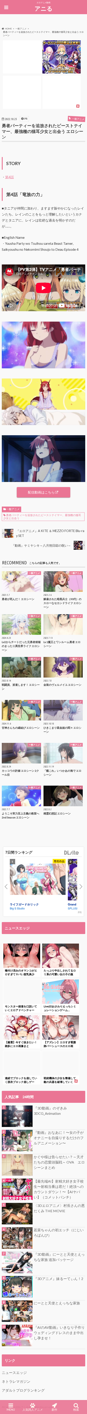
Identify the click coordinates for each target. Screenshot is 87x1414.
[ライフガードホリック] (38, 880)
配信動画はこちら (41, 492)
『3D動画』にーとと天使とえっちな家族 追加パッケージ (59, 1257)
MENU (11, 1409)
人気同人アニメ (33, 1409)
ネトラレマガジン (16, 1381)
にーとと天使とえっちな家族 (57, 1303)
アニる (44, 8)
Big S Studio (17, 908)
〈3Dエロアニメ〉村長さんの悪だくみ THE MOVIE (59, 1208)
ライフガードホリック (24, 904)
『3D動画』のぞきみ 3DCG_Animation (50, 1110)
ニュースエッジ (14, 1372)
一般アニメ (13, 509)
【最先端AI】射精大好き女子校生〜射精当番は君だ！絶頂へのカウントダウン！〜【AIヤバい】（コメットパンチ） (59, 1189)
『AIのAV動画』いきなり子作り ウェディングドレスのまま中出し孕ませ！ (59, 1332)
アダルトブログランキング (23, 1390)
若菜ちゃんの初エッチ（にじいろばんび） (59, 1232)
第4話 (9, 177)
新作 (54, 1409)
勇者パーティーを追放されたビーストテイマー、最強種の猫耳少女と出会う (42, 516)
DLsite (71, 853)
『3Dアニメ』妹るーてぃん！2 (58, 1278)
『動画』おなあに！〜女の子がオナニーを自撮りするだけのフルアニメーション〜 (59, 1137)
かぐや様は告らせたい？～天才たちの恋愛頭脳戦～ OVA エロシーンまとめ (59, 1162)
